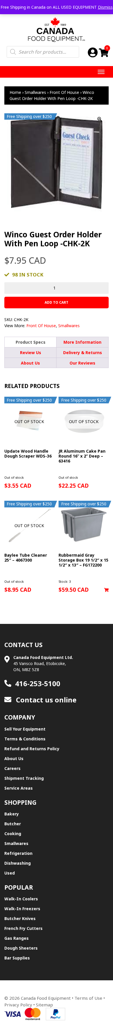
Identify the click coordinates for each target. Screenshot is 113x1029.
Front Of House (64, 92)
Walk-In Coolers (21, 898)
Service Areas (18, 788)
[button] (106, 590)
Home (15, 92)
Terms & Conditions (24, 739)
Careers (12, 768)
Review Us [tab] (30, 352)
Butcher (12, 823)
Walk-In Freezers (22, 908)
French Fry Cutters (23, 928)
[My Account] (93, 52)
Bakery (11, 814)
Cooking (12, 833)
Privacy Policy (18, 1005)
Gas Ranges (16, 938)
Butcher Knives (20, 918)
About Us (13, 758)
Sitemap (44, 1005)
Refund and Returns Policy (31, 748)
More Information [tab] (82, 342)
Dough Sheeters (21, 948)
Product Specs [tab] (30, 342)
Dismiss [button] (105, 7)
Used (9, 873)
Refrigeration (18, 853)
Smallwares (35, 92)
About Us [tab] (30, 363)
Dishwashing (17, 863)
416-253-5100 (37, 683)
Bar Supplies (17, 958)
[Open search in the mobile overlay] (43, 52)
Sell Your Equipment (24, 729)
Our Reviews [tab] (82, 363)
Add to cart (56, 302)
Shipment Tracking (24, 778)
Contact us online (45, 699)
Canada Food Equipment (46, 998)
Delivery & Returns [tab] (82, 352)
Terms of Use (88, 998)
